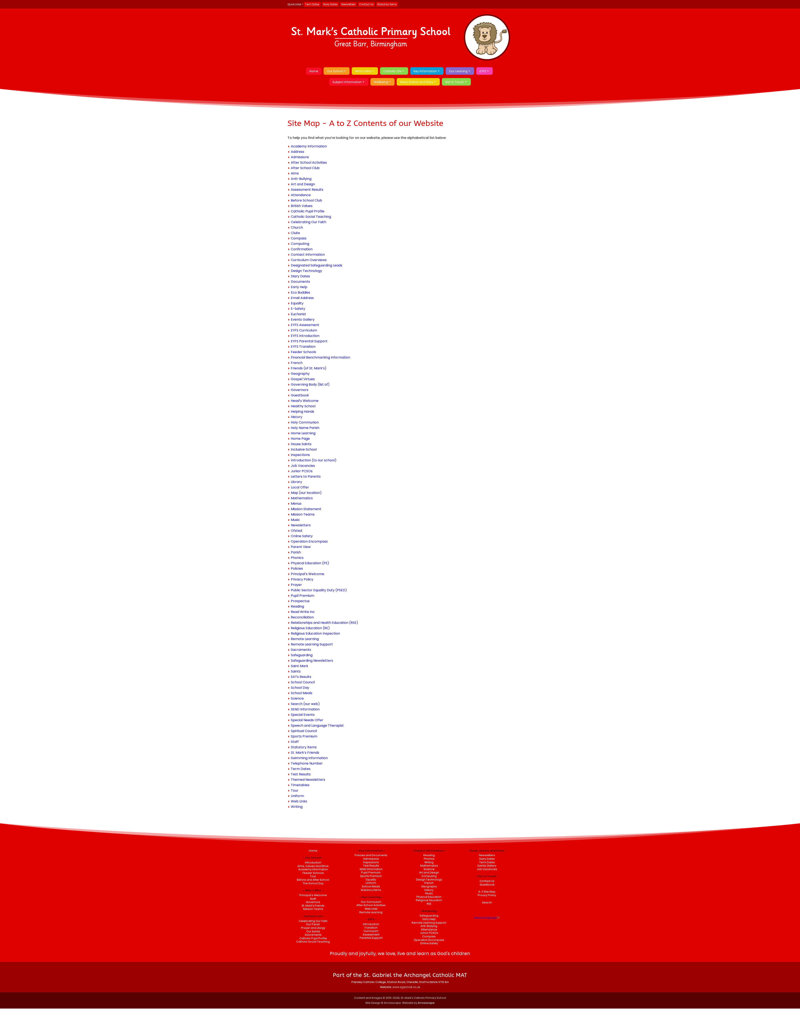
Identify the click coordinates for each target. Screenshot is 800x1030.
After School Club (305, 168)
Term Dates (312, 4)
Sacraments (301, 649)
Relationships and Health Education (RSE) (324, 622)
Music (295, 519)
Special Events (303, 714)
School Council (303, 682)
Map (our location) (306, 492)
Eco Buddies (300, 292)
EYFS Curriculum (304, 330)
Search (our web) (305, 703)
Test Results (301, 774)
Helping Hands (302, 411)
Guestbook (300, 395)
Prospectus (300, 601)
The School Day (313, 883)
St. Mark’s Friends (305, 752)
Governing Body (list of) (310, 384)
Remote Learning (305, 638)
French (296, 362)
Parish (296, 552)
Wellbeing (381, 82)
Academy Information (309, 146)
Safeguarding (301, 655)
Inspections (300, 454)
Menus (296, 503)
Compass (298, 238)
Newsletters (348, 4)
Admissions (300, 157)
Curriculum (371, 931)
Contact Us (366, 4)
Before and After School (313, 880)
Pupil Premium (302, 595)
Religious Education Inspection (315, 633)
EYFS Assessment (305, 325)
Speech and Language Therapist (317, 725)
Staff (295, 741)
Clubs (295, 232)
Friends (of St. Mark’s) (308, 368)
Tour (294, 790)
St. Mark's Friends (313, 905)
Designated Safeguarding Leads (316, 265)
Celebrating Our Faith (308, 222)
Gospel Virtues (303, 379)
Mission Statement (306, 509)
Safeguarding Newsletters (312, 660)
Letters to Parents (306, 476)
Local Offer (300, 487)
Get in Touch (454, 82)
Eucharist (298, 314)
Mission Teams (303, 514)
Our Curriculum (371, 902)
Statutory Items (387, 4)
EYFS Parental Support (309, 341)
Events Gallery (303, 319)
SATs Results (301, 676)
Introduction (313, 862)
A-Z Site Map (486, 891)
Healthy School (303, 406)
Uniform (297, 795)
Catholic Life (392, 71)
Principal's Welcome (313, 895)
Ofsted (296, 530)
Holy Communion (305, 422)
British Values (301, 205)
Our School (335, 71)
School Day (300, 687)
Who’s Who (363, 71)
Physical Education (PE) (310, 563)
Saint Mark (299, 666)
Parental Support (371, 938)
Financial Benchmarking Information (320, 357)
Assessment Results (307, 189)
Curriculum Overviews (309, 260)
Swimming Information (309, 758)
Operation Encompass (309, 541)
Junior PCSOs (301, 471)
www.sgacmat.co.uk (406, 987)
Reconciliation (302, 617)
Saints (296, 671)
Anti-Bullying (301, 178)
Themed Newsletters (308, 779)
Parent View (301, 546)
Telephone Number (307, 763)
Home (313, 71)
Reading (297, 606)
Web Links (299, 801)
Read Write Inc (303, 611)
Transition (371, 927)
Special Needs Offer (307, 720)
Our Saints (313, 931)
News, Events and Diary (416, 82)
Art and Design (303, 184)
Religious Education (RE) (310, 628)
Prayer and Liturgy (313, 928)
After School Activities (309, 162)
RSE (429, 903)
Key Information (425, 71)
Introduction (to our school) (313, 460)
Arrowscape (426, 1003)
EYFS (483, 71)
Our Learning (458, 71)
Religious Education (429, 900)
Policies (297, 568)
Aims (295, 173)
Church (297, 227)
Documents (300, 281)
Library (296, 482)
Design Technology (306, 270)
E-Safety (298, 308)
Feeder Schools (303, 352)
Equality (297, 303)
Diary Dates (330, 4)
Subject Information (347, 82)
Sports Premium (304, 736)
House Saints (301, 444)
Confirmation (301, 249)
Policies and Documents (371, 855)
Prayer (296, 584)
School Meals (301, 693)
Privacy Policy (302, 579)
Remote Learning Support (312, 644)
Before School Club (306, 200)
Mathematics (302, 498)
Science (297, 698)
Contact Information (308, 254)
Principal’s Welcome (307, 574)
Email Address (302, 297)
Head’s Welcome (305, 400)
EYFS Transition (303, 346)
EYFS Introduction (305, 335)
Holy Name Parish (305, 427)
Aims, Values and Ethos (313, 866)
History (296, 417)
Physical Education (428, 897)
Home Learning (303, 433)
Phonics (297, 557)
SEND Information (305, 709)
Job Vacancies (303, 465)
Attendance (301, 195)
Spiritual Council (304, 731)
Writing (296, 806)
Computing (300, 243)
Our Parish (313, 924)
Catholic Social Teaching (311, 216)
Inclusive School (304, 449)
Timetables (300, 785)
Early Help (299, 287)
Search (487, 902)
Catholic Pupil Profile (307, 211)
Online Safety (302, 536)
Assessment (371, 934)
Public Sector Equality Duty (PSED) (319, 590)
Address (297, 151)
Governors (299, 389)
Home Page (300, 438)
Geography (300, 373)
